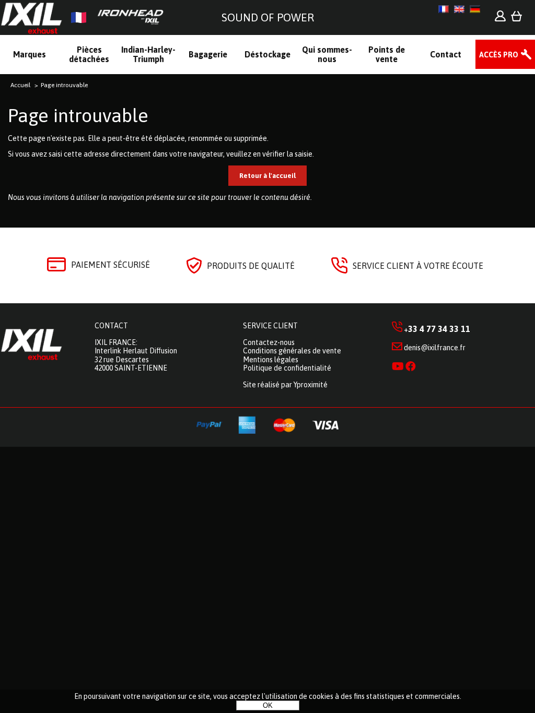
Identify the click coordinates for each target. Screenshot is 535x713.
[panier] (516, 19)
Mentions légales (270, 359)
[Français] (443, 9)
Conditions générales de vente (292, 351)
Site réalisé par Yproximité (285, 385)
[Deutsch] (475, 9)
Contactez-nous (269, 342)
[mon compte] (500, 19)
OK (268, 705)
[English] (459, 9)
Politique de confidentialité (287, 368)
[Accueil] (86, 17)
